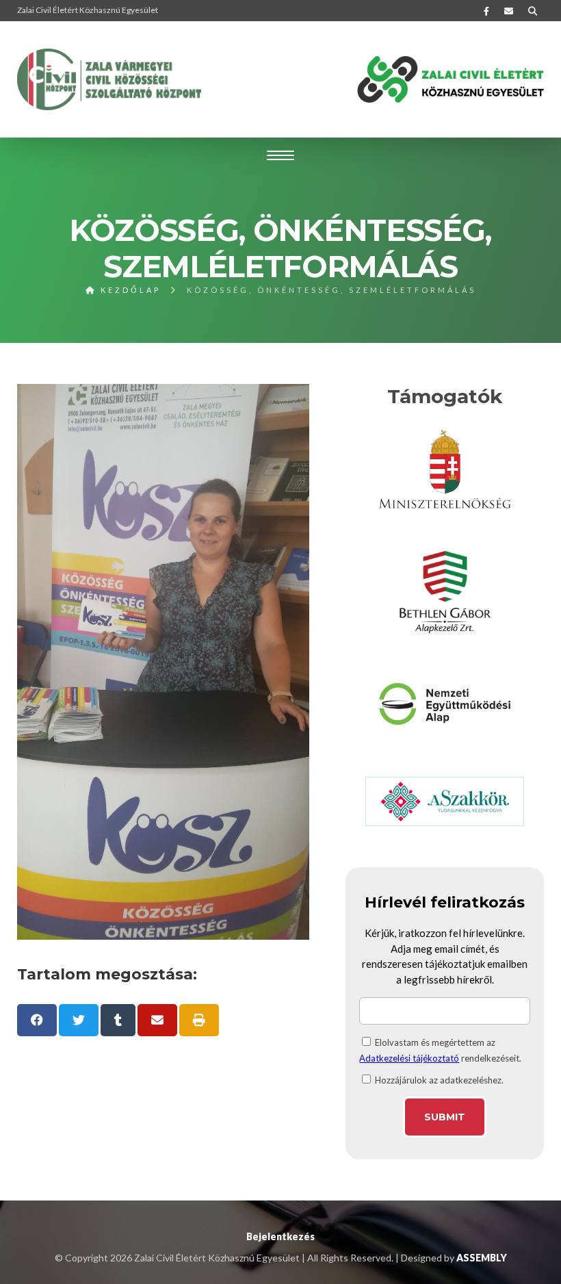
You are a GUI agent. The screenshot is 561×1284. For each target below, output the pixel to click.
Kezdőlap (128, 289)
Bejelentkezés (280, 1236)
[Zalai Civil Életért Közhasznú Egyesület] (109, 79)
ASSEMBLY (481, 1257)
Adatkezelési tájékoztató (409, 1058)
